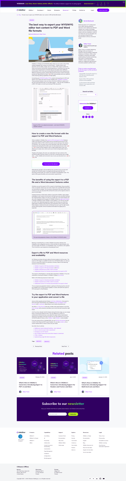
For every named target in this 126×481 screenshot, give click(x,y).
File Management (47, 458)
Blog (20, 14)
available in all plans (62, 79)
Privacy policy (102, 438)
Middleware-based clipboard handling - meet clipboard (47, 328)
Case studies (74, 445)
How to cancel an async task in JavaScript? (44, 330)
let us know (60, 275)
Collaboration (47, 442)
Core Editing (46, 436)
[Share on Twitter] (86, 117)
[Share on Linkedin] (89, 117)
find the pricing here (60, 320)
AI (44, 438)
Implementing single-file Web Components (44, 337)
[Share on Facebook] (83, 117)
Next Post (64, 346)
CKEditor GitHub (62, 442)
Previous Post (38, 346)
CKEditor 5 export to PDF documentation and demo (46, 266)
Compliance (46, 453)
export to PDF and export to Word (55, 140)
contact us (62, 322)
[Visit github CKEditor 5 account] (100, 478)
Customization (47, 448)
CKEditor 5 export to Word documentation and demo (47, 280)
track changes (35, 308)
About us (73, 450)
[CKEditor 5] (21, 10)
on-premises (41, 304)
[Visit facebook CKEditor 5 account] (90, 478)
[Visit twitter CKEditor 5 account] (93, 478)
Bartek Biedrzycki (34, 34)
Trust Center (74, 440)
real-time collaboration (56, 301)
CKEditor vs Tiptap (87, 436)
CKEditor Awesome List (88, 445)
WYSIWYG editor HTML (45, 78)
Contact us (74, 442)
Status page (61, 445)
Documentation (62, 438)
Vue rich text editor (87, 452)
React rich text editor (87, 447)
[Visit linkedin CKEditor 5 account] (97, 478)
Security (73, 438)
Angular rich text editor (88, 450)
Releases (32, 20)
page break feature (64, 199)
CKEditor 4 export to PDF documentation (44, 267)
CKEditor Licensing (103, 442)
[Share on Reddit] (92, 117)
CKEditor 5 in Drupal (34, 438)
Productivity (46, 440)
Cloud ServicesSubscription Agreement (104, 446)
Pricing (73, 436)
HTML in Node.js (38, 335)
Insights (84, 440)
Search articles (88, 91)
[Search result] (96, 95)
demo (58, 267)
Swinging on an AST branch (41, 331)
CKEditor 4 (50, 318)
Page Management (48, 451)
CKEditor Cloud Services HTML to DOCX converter (46, 281)
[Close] (124, 2)
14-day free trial (41, 306)
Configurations (47, 455)
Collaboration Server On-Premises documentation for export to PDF (50, 271)
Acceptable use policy (103, 440)
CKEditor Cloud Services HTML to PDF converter (46, 269)
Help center (61, 440)
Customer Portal (62, 436)
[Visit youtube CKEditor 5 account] (103, 478)
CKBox (31, 442)
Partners (73, 447)
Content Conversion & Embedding (48, 446)
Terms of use (101, 436)
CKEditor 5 (58, 318)
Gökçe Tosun (42, 34)
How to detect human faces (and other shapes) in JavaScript (49, 333)
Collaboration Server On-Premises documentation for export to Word (51, 283)
